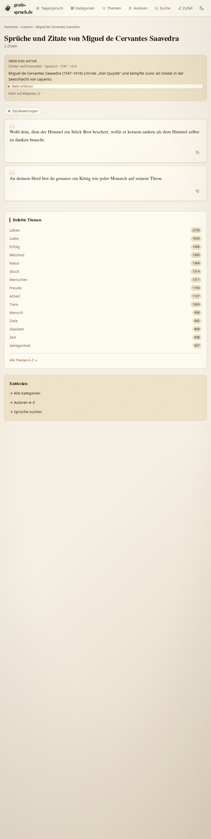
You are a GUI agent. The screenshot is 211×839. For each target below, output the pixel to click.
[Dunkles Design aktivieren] (202, 8)
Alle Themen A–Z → (23, 360)
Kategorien (85, 8)
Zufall (187, 8)
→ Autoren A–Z (22, 402)
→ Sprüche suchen (26, 411)
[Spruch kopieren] (197, 152)
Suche (165, 8)
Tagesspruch (52, 8)
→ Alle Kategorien (25, 393)
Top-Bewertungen (22, 111)
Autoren (140, 8)
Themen (114, 8)
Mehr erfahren (22, 86)
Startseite (11, 27)
